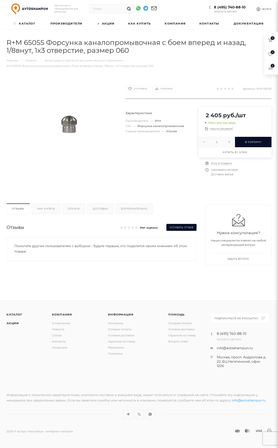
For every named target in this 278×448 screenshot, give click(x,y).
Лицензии (59, 347)
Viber (139, 414)
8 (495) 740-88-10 (230, 7)
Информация (120, 314)
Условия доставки (121, 335)
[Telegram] (145, 9)
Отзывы (18, 208)
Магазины (115, 323)
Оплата (74, 208)
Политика (115, 353)
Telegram (128, 414)
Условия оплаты (119, 329)
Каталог (14, 314)
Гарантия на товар (121, 341)
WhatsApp (150, 414)
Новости (58, 329)
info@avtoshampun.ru (235, 348)
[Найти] (129, 8)
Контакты (59, 341)
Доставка (100, 208)
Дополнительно (134, 208)
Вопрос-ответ (178, 341)
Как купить (46, 208)
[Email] (154, 10)
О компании (61, 323)
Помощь (176, 314)
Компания (62, 314)
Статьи (57, 335)
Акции (13, 323)
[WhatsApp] (138, 8)
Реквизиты (116, 347)
